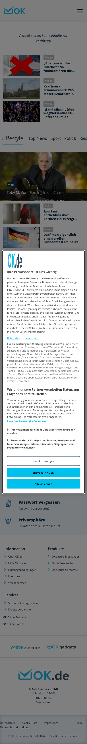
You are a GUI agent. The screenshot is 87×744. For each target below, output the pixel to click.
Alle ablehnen (43, 484)
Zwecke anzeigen (43, 461)
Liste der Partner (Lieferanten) (26, 421)
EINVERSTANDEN (43, 472)
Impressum (31, 337)
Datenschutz (14, 337)
